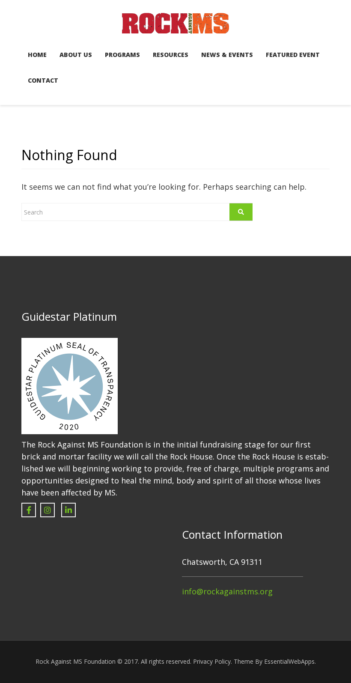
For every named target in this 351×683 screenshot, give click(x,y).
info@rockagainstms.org (227, 591)
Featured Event (293, 55)
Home (37, 55)
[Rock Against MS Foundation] (175, 22)
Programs (122, 55)
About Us (75, 55)
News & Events (227, 55)
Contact (43, 80)
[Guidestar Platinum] (69, 385)
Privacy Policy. (212, 661)
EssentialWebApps (289, 661)
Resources (170, 55)
